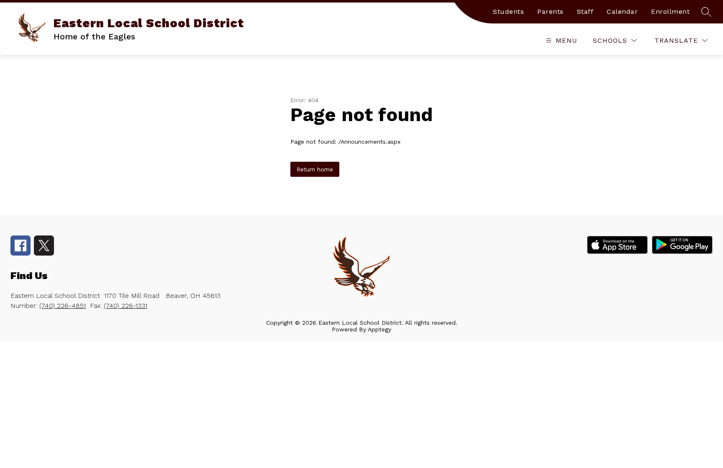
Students (508, 12)
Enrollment (670, 12)
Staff (585, 12)
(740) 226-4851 (62, 306)
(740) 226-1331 (125, 306)
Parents (550, 12)
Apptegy (379, 329)
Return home (315, 169)
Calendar (622, 12)
